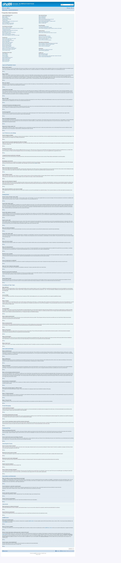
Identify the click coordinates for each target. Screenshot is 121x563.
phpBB (35, 163)
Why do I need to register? (6, 16)
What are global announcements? (7, 57)
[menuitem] (8, 8)
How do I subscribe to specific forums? (45, 45)
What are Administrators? (42, 16)
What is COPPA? (5, 17)
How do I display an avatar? (6, 33)
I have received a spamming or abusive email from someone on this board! (50, 28)
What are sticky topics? (6, 59)
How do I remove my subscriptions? (44, 46)
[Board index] (7, 4)
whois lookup (4, 534)
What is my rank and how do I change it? (8, 34)
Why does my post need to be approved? (8, 49)
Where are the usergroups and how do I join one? (46, 19)
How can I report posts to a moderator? (8, 47)
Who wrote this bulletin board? (43, 53)
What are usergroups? (42, 18)
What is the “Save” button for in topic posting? (9, 48)
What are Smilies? (5, 55)
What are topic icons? (5, 61)
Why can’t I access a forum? (6, 44)
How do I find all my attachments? (44, 50)
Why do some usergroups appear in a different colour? (47, 21)
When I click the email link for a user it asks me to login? (10, 35)
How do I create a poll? (5, 41)
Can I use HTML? (5, 54)
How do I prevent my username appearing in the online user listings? (12, 28)
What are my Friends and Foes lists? (44, 31)
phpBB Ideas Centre (48, 527)
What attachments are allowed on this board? (45, 49)
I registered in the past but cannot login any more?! (10, 21)
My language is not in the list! (6, 31)
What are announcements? (6, 58)
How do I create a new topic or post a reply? (9, 38)
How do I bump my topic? (6, 50)
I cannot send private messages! (44, 26)
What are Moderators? (42, 17)
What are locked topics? (6, 60)
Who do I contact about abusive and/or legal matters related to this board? (50, 55)
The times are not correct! (6, 29)
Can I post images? (5, 56)
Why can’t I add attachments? (6, 45)
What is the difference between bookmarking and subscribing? (48, 43)
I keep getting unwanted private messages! (45, 27)
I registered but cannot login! (6, 19)
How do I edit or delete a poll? (6, 43)
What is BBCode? (5, 53)
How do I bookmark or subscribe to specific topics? (46, 44)
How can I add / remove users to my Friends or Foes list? (47, 32)
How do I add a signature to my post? (8, 40)
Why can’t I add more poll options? (7, 42)
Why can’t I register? (5, 18)
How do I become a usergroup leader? (44, 20)
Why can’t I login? (5, 20)
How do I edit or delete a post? (7, 39)
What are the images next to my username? (9, 32)
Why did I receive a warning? (6, 46)
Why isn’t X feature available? (43, 54)
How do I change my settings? (7, 27)
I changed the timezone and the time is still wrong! (10, 30)
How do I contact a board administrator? (45, 56)
